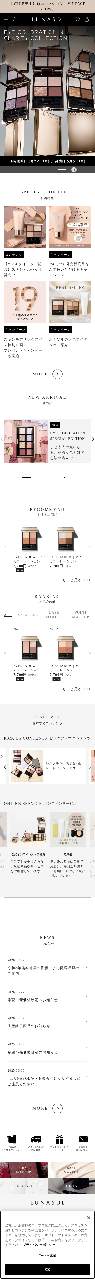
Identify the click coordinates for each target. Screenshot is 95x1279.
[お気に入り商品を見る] (77, 19)
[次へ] (90, 547)
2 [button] (40, 477)
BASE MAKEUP (54, 614)
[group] (47, 96)
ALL (8, 615)
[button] (23, 169)
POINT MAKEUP (80, 614)
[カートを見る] (87, 19)
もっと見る (72, 580)
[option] (47, 441)
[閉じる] (88, 1217)
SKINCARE (28, 615)
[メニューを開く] (6, 19)
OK (47, 1269)
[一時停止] (74, 169)
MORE (40, 374)
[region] (47, 1245)
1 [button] (26, 477)
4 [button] (68, 477)
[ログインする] (15, 19)
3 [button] (54, 477)
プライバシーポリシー (39, 1245)
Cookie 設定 (47, 1255)
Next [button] (93, 438)
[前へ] (4, 547)
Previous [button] (2, 438)
